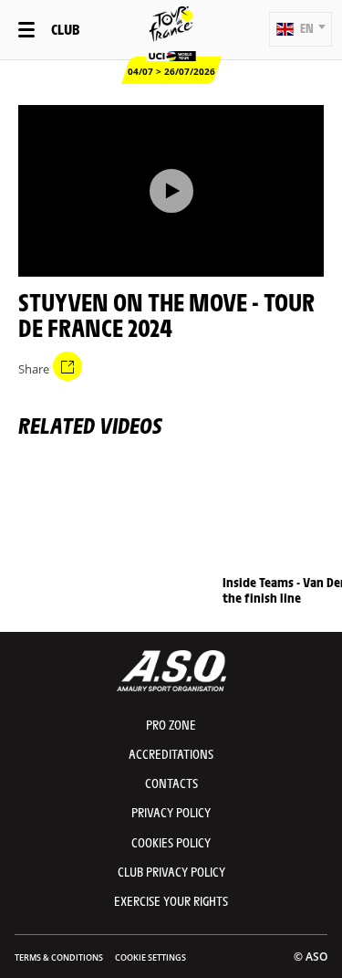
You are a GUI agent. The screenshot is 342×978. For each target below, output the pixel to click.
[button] (300, 29)
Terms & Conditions (59, 957)
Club (65, 28)
